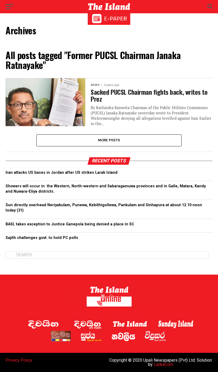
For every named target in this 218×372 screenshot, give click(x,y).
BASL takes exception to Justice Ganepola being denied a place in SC (70, 224)
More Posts (109, 140)
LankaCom (163, 364)
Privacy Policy (19, 360)
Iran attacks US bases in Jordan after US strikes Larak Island (62, 172)
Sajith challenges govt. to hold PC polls (42, 237)
